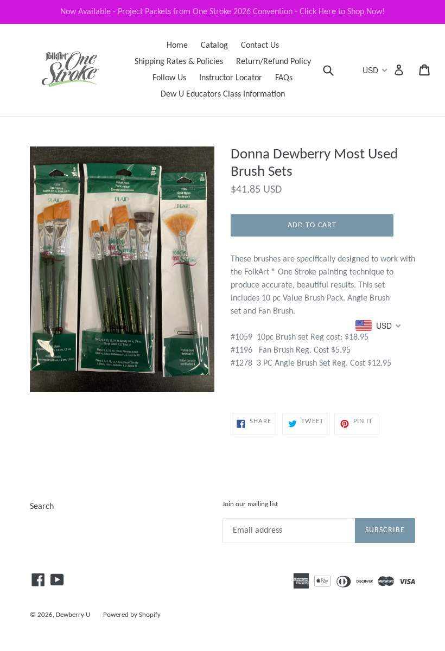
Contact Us (260, 45)
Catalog (214, 45)
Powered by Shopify (132, 614)
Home (177, 45)
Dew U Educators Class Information (223, 94)
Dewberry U (73, 614)
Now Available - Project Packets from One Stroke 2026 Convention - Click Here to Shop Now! (222, 12)
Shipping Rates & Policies (179, 62)
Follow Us (169, 78)
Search (42, 506)
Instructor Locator (230, 78)
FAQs (284, 78)
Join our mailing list (250, 504)
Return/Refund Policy (273, 62)
